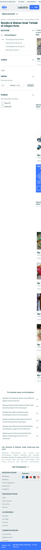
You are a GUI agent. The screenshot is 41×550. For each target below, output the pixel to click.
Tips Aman (5, 540)
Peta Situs (5, 516)
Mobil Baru (5, 479)
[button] (5, 2)
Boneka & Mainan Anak (32, 19)
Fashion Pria (6, 504)
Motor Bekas (6, 486)
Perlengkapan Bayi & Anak (15, 19)
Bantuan (4, 545)
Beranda (3, 19)
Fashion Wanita (7, 501)
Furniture (5, 507)
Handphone (5, 489)
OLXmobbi (5, 519)
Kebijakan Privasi (7, 537)
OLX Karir (5, 522)
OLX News (5, 525)
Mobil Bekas (6, 476)
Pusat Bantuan (6, 534)
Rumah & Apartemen (8, 483)
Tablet (4, 498)
